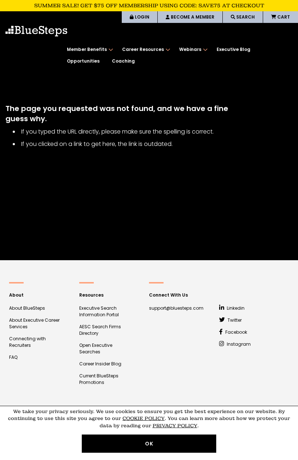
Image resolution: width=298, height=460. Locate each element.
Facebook (235, 332)
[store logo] (36, 31)
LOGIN (141, 17)
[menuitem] (88, 49)
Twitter (234, 320)
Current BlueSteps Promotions (98, 379)
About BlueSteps (27, 308)
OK (149, 443)
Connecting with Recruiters (27, 342)
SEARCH (245, 17)
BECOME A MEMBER (192, 17)
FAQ (13, 357)
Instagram (238, 344)
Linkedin (235, 308)
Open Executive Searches (95, 348)
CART (283, 17)
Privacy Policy (175, 426)
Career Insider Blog (100, 364)
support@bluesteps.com (176, 308)
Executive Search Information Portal (99, 311)
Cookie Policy (143, 418)
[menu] (179, 55)
